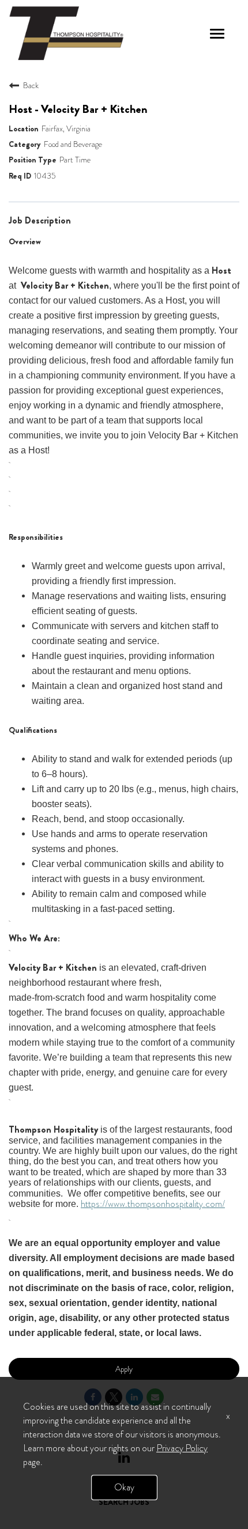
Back (31, 85)
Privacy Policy (182, 1448)
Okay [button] (124, 1487)
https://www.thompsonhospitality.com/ (153, 1203)
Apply (124, 1369)
